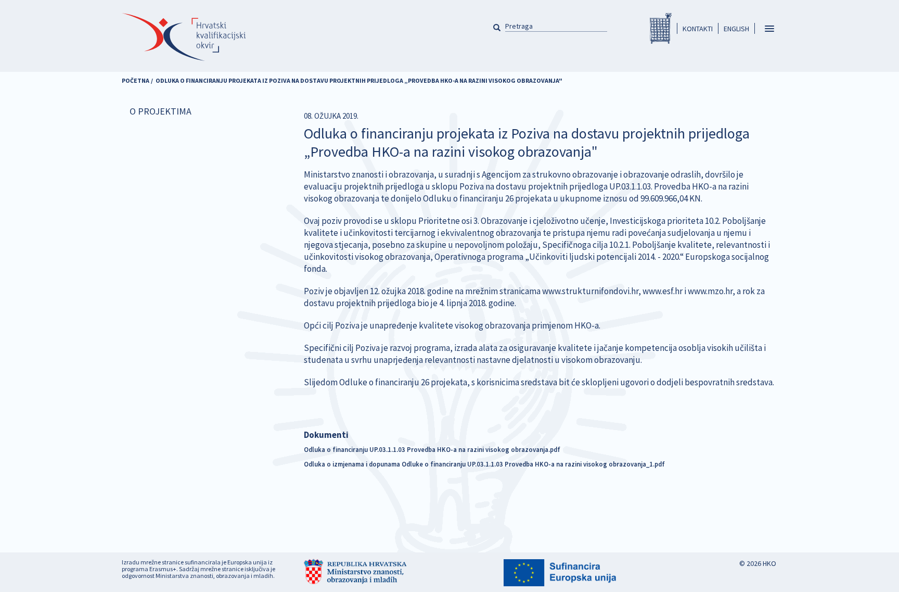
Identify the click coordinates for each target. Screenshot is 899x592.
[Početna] (184, 37)
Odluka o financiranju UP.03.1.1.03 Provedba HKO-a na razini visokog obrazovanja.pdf (432, 449)
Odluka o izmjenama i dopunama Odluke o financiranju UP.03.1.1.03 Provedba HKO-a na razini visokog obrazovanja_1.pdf (484, 464)
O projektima (160, 111)
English (736, 28)
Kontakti (698, 28)
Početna (135, 80)
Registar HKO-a (661, 28)
